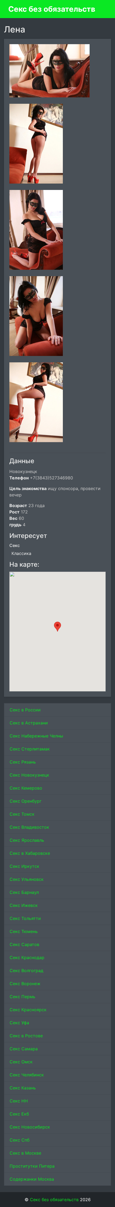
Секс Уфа (19, 1022)
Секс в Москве (25, 1153)
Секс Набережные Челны (36, 736)
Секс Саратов (24, 944)
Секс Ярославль (27, 840)
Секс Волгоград (26, 970)
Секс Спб (19, 1140)
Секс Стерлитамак (30, 749)
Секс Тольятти (25, 918)
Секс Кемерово (26, 788)
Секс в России (25, 709)
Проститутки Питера (32, 1166)
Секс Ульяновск (27, 879)
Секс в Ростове (26, 1035)
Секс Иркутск (24, 866)
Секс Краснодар (27, 957)
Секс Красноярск (28, 1009)
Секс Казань (23, 1087)
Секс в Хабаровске (30, 853)
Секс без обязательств (51, 9)
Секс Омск (21, 1061)
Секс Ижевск (24, 905)
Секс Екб (19, 1114)
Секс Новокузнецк (29, 775)
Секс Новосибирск (30, 1127)
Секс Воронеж (25, 983)
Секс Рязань (23, 762)
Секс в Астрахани (29, 722)
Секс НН (19, 1101)
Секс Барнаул (24, 892)
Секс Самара (24, 1048)
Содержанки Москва (32, 1179)
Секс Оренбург (25, 801)
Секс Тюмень (24, 931)
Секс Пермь (22, 996)
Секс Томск (22, 814)
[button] (57, 627)
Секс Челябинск (27, 1074)
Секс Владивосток (29, 827)
